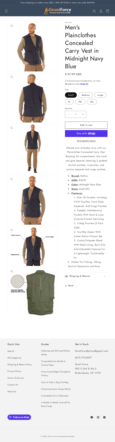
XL (69, 101)
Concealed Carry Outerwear (54, 395)
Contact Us (12, 384)
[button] (6, 11)
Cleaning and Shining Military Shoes (55, 352)
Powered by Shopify (66, 436)
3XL (92, 101)
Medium (86, 95)
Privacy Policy (14, 371)
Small (71, 95)
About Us (11, 391)
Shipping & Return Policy (19, 364)
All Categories (14, 357)
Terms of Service (15, 377)
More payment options (86, 140)
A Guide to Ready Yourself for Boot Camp (55, 404)
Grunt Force (53, 436)
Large (100, 95)
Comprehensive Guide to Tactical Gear (53, 363)
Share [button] (71, 285)
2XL (80, 101)
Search (10, 351)
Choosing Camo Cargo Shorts (56, 388)
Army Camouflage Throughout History (55, 373)
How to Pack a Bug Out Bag (54, 382)
